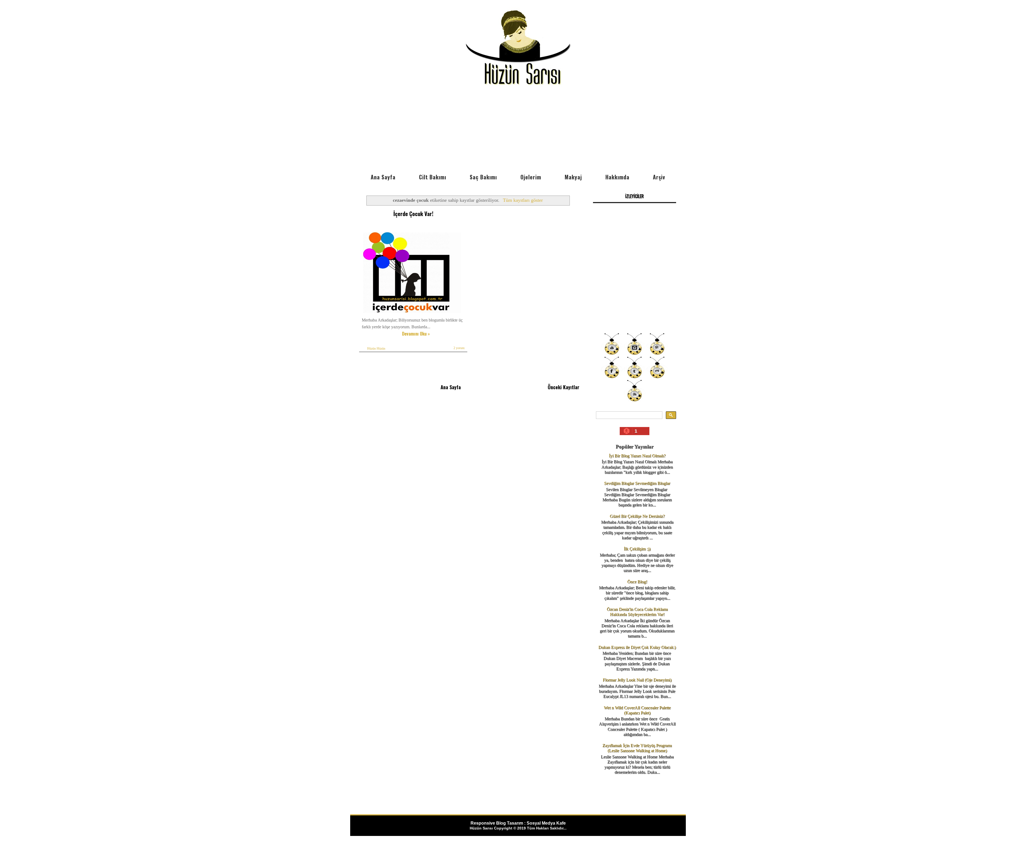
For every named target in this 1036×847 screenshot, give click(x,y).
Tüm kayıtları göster (523, 200)
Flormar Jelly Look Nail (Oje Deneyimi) (637, 680)
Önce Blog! (637, 581)
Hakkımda (617, 177)
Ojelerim (530, 177)
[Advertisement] (518, 130)
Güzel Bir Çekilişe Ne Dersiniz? (637, 516)
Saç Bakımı (483, 177)
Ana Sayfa (383, 177)
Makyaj (573, 177)
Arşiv (659, 177)
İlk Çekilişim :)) (637, 549)
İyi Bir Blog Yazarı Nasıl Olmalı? (637, 455)
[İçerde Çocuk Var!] (412, 313)
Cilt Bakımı (432, 177)
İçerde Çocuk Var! (413, 214)
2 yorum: (459, 348)
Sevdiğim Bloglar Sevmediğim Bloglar (637, 483)
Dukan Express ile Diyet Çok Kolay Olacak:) (637, 647)
